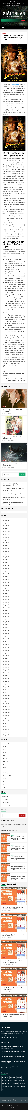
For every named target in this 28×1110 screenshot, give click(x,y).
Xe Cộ (17, 5)
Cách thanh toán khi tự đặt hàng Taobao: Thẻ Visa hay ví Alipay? (14, 503)
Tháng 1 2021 (6, 684)
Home (4, 3)
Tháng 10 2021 (6, 672)
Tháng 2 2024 (6, 596)
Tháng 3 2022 (6, 658)
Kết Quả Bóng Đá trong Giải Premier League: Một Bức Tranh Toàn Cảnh (15, 378)
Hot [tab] (17, 830)
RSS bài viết (5, 799)
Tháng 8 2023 (6, 613)
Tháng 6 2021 (6, 678)
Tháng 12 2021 (6, 667)
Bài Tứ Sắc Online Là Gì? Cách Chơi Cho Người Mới (13, 373)
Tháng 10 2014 (6, 735)
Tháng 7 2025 (6, 548)
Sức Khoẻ (5, 770)
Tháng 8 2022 (6, 644)
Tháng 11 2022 (6, 638)
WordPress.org (6, 805)
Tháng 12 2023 (6, 602)
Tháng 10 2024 (6, 573)
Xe (3, 781)
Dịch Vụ (4, 749)
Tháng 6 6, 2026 (10, 937)
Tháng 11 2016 (6, 726)
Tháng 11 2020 (6, 689)
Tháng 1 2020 (6, 718)
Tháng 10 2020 (6, 692)
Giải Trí (4, 33)
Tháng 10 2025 (6, 540)
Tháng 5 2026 (6, 523)
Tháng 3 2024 (6, 593)
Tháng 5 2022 (6, 653)
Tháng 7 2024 (6, 582)
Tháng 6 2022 (6, 650)
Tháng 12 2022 (6, 636)
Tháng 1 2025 (6, 565)
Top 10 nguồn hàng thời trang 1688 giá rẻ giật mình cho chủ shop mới (13, 493)
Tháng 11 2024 (6, 571)
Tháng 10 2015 (6, 732)
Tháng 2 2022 (6, 661)
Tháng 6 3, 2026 (10, 991)
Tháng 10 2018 (6, 720)
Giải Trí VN (14, 13)
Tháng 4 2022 (6, 655)
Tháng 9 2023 (6, 610)
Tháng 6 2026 (6, 520)
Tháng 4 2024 (6, 590)
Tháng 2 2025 (6, 562)
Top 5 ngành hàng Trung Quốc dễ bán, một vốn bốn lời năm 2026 (13, 489)
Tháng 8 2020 (6, 698)
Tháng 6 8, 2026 (10, 910)
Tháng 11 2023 (6, 605)
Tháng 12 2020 (6, 686)
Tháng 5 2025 (6, 554)
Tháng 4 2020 (6, 709)
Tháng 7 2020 (6, 701)
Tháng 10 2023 (6, 607)
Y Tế (21, 5)
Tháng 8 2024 (6, 579)
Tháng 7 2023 (6, 616)
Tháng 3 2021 (6, 681)
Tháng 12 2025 (6, 534)
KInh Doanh (17, 3)
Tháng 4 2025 (6, 556)
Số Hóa (8, 5)
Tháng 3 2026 (6, 525)
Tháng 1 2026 (6, 531)
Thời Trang (13, 5)
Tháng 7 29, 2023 (11, 42)
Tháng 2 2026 (6, 528)
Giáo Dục (5, 758)
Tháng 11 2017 (6, 723)
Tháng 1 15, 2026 (10, 440)
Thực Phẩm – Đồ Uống (8, 775)
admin (5, 42)
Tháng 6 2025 (6, 551)
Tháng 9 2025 (6, 542)
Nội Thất (23, 3)
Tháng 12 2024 (6, 568)
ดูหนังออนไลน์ (15, 84)
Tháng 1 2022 (6, 664)
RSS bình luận (6, 802)
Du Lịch (4, 752)
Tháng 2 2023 (6, 630)
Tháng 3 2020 (6, 712)
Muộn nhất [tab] (4, 830)
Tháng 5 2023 (6, 621)
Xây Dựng (5, 778)
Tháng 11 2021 (6, 670)
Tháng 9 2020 (6, 695)
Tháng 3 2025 (6, 559)
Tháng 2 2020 (6, 715)
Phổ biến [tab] (12, 830)
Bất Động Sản (10, 3)
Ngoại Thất (5, 761)
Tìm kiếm (4, 810)
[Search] (25, 27)
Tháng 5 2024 (6, 588)
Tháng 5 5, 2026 (10, 413)
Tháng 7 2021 (6, 675)
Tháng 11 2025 (6, 537)
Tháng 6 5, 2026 (10, 964)
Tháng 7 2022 (6, 647)
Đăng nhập (5, 796)
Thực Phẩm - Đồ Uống (7, 1086)
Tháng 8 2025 (6, 545)
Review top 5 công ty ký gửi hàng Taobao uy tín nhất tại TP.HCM (13, 498)
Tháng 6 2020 (6, 703)
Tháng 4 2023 (6, 624)
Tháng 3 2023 (6, 627)
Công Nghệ (5, 746)
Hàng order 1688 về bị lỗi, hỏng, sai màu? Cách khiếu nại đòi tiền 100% (14, 484)
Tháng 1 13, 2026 (10, 467)
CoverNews (21, 1105)
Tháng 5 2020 (6, 706)
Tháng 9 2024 (6, 576)
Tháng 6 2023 (6, 619)
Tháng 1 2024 (6, 599)
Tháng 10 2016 (6, 729)
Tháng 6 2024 (6, 585)
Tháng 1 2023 (6, 633)
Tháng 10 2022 (6, 641)
